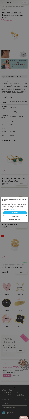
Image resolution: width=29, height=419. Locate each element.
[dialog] (14, 209)
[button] (14, 219)
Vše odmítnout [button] (15, 216)
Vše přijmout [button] (15, 212)
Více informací (13, 209)
